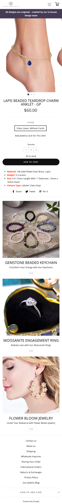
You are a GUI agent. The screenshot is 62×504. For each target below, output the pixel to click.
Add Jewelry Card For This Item (30, 135)
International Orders (31, 467)
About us (31, 446)
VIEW (31, 273)
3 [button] (34, 94)
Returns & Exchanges (31, 472)
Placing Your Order (31, 461)
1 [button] (28, 94)
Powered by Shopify (31, 501)
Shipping (31, 451)
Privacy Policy (31, 477)
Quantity (31, 144)
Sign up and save (31, 492)
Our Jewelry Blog (31, 482)
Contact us (31, 440)
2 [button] (31, 94)
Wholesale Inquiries (31, 456)
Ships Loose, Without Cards (30, 128)
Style (31, 122)
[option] (31, 13)
